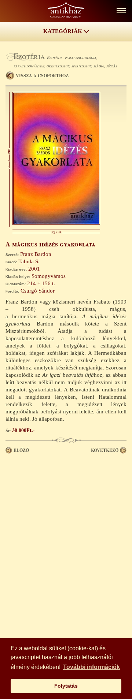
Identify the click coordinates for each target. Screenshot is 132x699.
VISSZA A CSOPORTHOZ (42, 75)
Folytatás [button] (66, 686)
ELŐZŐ (21, 450)
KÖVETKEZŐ (104, 450)
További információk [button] (91, 667)
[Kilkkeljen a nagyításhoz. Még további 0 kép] (56, 223)
